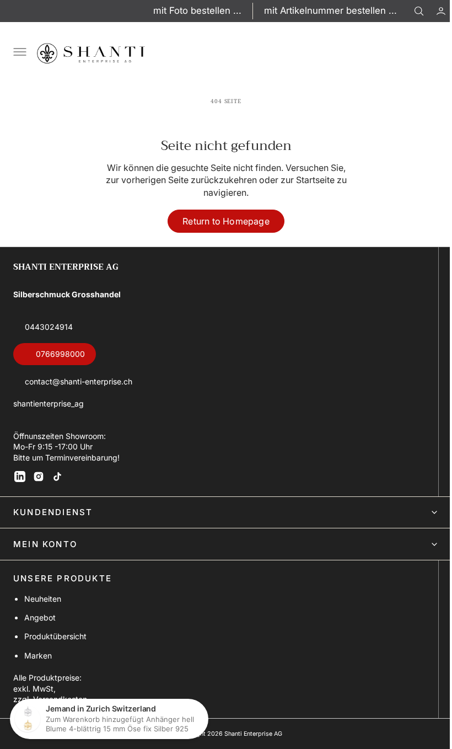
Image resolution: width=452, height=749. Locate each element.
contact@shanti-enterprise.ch (78, 381)
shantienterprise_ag (48, 403)
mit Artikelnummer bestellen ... (330, 10)
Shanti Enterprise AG (249, 733)
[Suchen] (419, 11)
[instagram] (38, 476)
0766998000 (60, 354)
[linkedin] (19, 476)
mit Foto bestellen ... (197, 10)
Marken (38, 655)
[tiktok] (57, 476)
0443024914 (49, 326)
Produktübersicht (55, 636)
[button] (433, 11)
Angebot (40, 617)
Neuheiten (42, 598)
